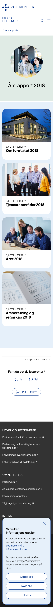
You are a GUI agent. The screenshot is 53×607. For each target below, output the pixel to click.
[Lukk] (44, 523)
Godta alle (26, 576)
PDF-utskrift (29, 392)
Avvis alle (26, 585)
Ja (21, 379)
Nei (36, 379)
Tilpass (26, 595)
